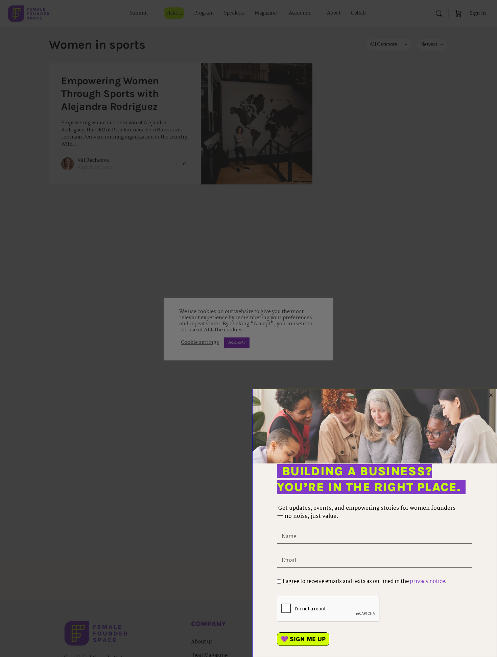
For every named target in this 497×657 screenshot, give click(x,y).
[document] (248, 328)
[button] (490, 395)
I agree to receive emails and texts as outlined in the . (365, 581)
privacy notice (427, 581)
